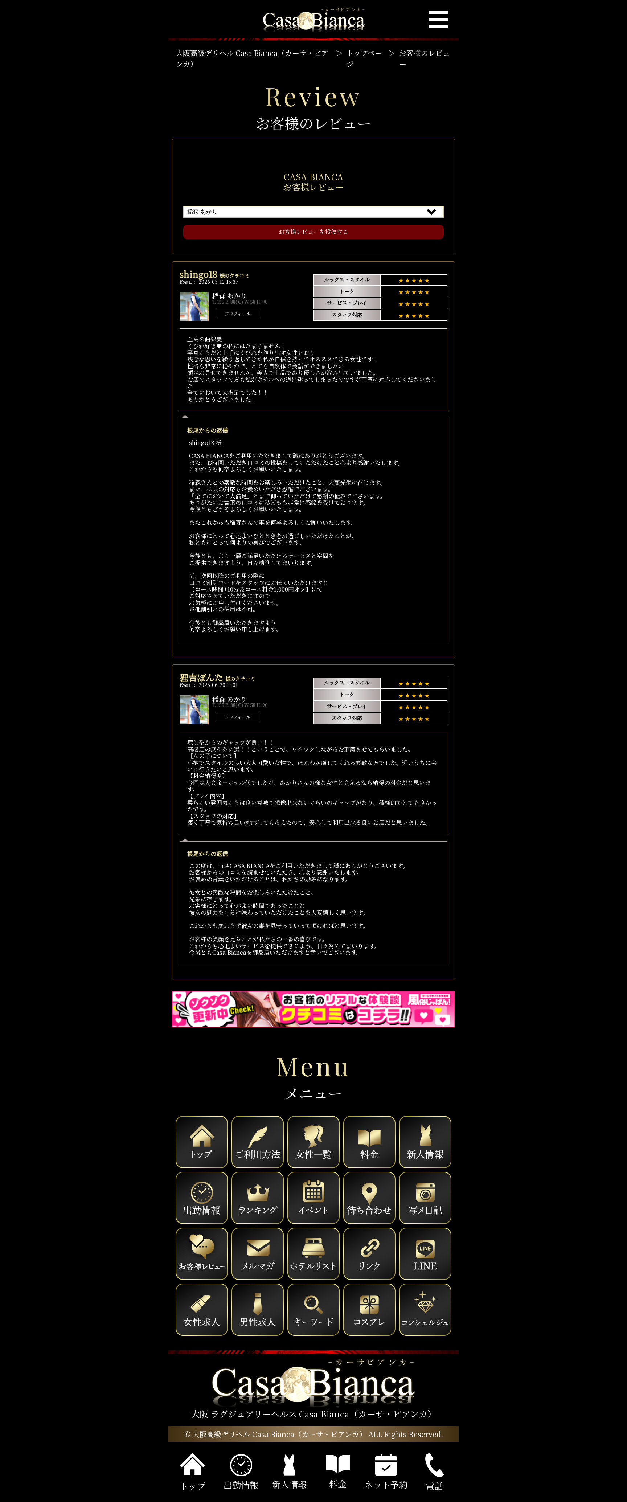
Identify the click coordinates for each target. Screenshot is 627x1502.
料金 (338, 1483)
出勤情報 (241, 1484)
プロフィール (237, 313)
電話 (434, 1486)
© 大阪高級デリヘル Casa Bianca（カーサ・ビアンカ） (275, 1434)
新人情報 (289, 1484)
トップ (192, 1486)
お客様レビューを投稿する (313, 232)
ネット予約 (386, 1484)
